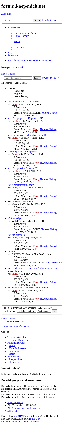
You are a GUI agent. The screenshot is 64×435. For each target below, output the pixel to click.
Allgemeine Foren (16, 342)
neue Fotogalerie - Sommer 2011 (23, 168)
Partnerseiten (13, 356)
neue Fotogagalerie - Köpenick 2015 (25, 118)
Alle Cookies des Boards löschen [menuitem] (23, 408)
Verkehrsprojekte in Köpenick (22, 151)
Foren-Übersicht (15, 402)
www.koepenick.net (11, 421)
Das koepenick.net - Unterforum (23, 101)
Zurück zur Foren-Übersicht (15, 326)
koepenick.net (12, 67)
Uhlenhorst (12, 251)
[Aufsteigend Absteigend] (44, 311)
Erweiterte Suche (50, 20)
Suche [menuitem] (17, 41)
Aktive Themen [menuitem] (21, 36)
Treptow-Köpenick (16, 337)
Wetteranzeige (14, 218)
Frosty (15, 104)
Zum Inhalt (6, 13)
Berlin (12, 345)
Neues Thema (8, 73)
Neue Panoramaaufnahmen (20, 185)
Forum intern (13, 351)
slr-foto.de (14, 362)
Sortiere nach (10, 311)
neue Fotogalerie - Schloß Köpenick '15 (26, 135)
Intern (12, 353)
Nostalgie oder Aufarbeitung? (21, 201)
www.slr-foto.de (31, 421)
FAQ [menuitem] (9, 52)
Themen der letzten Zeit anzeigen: (21, 308)
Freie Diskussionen (18, 348)
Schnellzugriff (14, 27)
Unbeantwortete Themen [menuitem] (26, 33)
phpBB (17, 416)
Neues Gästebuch (16, 235)
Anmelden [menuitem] (12, 55)
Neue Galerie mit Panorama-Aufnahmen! (27, 287)
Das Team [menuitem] (19, 47)
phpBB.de (35, 418)
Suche (37, 20)
